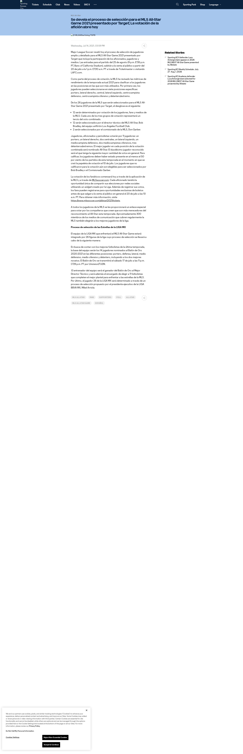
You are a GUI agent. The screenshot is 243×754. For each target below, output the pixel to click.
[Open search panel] (177, 4)
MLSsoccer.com (100, 180)
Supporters (105, 297)
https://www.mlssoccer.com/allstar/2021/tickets (95, 200)
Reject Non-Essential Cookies (55, 737)
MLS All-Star (78, 297)
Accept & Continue (51, 745)
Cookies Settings (12, 737)
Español (99, 303)
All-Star (130, 297)
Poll (118, 297)
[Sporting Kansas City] (24, 4)
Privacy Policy (34, 726)
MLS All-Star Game (81, 303)
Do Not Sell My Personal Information (20, 731)
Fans (92, 297)
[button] (95, 4)
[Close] (86, 710)
